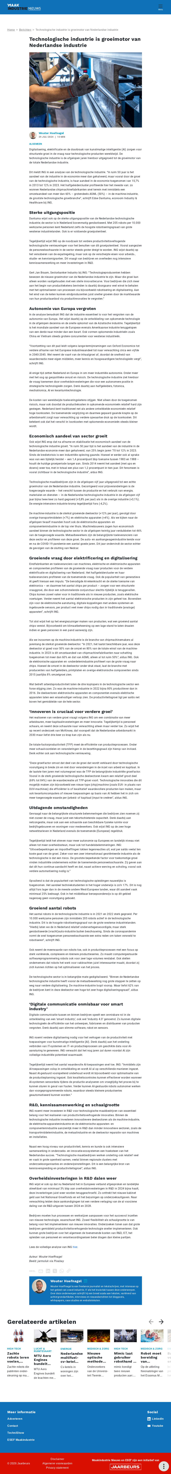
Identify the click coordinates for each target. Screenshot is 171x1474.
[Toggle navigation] (160, 7)
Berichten (25, 29)
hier (75, 1247)
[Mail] (41, 1270)
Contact (12, 1425)
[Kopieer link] (69, 1271)
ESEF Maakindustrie (21, 1439)
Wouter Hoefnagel (51, 133)
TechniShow (15, 1432)
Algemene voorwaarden (57, 1463)
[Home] (24, 7)
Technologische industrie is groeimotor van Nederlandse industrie (77, 29)
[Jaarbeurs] (125, 1466)
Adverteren (14, 1418)
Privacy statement (57, 1467)
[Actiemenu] (164, 1466)
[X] (55, 1270)
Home (11, 29)
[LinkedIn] (48, 1270)
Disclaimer (57, 1459)
